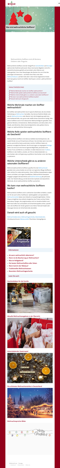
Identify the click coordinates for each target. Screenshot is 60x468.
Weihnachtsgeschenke (28, 217)
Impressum (13, 465)
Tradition (47, 150)
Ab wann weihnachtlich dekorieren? (21, 255)
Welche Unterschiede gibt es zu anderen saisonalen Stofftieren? (30, 95)
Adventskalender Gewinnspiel (17, 351)
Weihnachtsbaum (12, 77)
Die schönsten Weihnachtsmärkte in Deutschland (24, 386)
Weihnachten (20, 114)
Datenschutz (21, 465)
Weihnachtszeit (42, 168)
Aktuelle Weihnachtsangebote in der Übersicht (23, 316)
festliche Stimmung (35, 176)
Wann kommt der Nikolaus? (18, 266)
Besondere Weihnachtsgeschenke (21, 271)
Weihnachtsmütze (17, 116)
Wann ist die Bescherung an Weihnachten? (24, 258)
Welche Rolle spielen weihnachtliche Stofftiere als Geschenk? (28, 93)
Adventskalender (40, 217)
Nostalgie (49, 66)
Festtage (49, 145)
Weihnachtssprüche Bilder (16, 421)
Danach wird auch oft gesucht (19, 99)
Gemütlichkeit (40, 66)
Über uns (28, 465)
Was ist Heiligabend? (16, 260)
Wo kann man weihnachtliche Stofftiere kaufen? (25, 97)
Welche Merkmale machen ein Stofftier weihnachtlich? (27, 91)
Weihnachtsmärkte (13, 197)
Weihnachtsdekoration (14, 217)
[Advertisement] (30, 45)
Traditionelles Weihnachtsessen (20, 268)
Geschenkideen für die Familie (18, 281)
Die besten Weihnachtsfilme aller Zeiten (23, 263)
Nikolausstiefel (24, 219)
